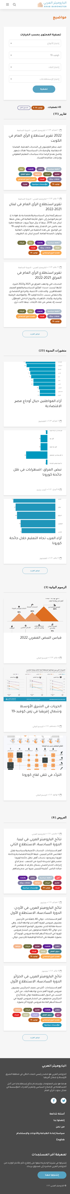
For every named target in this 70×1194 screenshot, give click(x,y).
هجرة (25, 184)
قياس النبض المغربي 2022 (41, 638)
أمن (58, 878)
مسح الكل (24, 108)
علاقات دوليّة (54, 179)
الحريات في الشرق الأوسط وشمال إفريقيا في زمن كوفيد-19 (36, 709)
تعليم (57, 174)
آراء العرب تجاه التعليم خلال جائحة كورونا (36, 541)
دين (58, 1015)
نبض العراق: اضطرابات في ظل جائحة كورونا (37, 472)
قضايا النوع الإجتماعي (26, 179)
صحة (57, 248)
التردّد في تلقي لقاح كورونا (42, 775)
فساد (42, 179)
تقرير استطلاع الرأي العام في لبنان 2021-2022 (35, 207)
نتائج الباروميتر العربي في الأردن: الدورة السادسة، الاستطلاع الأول (36, 910)
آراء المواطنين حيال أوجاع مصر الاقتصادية (38, 403)
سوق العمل (25, 174)
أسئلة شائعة (57, 1114)
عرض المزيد (35, 334)
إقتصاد (31, 169)
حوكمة (37, 174)
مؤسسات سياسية (39, 184)
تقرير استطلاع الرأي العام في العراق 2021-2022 (39, 275)
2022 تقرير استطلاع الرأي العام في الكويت (35, 138)
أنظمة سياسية (54, 169)
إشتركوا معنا (52, 1175)
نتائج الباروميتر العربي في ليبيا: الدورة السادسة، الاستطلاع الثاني (36, 842)
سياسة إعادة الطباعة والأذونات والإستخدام (40, 1133)
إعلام (40, 169)
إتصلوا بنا (59, 1120)
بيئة (21, 169)
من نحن (60, 1127)
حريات (47, 174)
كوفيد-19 (39, 108)
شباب (35, 1015)
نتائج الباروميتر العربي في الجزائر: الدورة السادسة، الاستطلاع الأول (36, 979)
